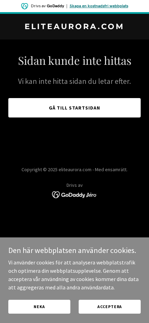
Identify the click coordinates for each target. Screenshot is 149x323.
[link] (74, 27)
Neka (39, 306)
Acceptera (109, 306)
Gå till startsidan (74, 108)
